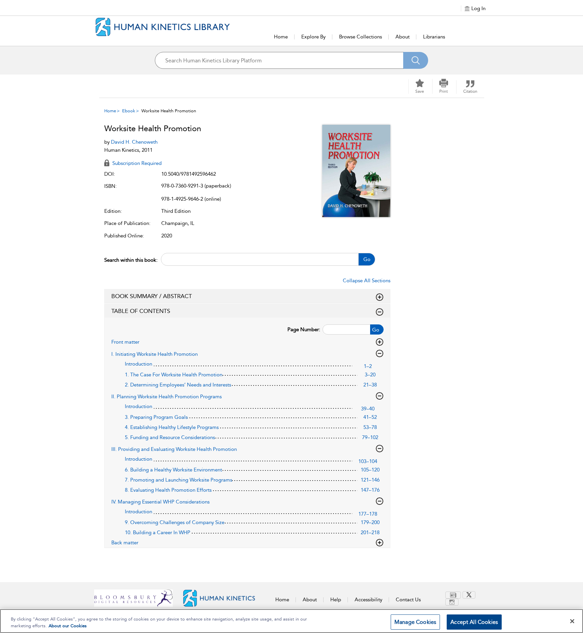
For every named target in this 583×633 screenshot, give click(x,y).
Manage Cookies (415, 622)
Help (335, 600)
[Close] (572, 621)
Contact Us (408, 600)
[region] (291, 621)
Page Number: (303, 329)
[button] (443, 86)
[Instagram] (452, 602)
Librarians (434, 37)
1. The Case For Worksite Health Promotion (173, 375)
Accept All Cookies (474, 622)
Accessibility (368, 600)
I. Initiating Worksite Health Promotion (154, 354)
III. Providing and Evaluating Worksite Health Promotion (174, 449)
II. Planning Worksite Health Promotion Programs (166, 397)
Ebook (128, 110)
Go (366, 259)
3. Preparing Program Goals (156, 417)
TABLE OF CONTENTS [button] (140, 311)
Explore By (313, 37)
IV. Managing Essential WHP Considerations (160, 502)
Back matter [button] (124, 543)
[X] (469, 595)
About (402, 37)
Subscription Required (136, 163)
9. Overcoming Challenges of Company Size (174, 522)
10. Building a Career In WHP (157, 532)
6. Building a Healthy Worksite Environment (173, 470)
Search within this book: (131, 260)
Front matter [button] (125, 342)
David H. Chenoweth (134, 142)
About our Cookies (68, 625)
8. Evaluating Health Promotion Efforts (168, 490)
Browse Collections (360, 37)
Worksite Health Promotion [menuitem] (168, 110)
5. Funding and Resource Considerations (170, 437)
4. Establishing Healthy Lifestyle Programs (172, 427)
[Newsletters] (453, 595)
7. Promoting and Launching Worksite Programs (178, 480)
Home (281, 37)
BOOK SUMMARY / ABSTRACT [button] (151, 296)
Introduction (138, 364)
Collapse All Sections (366, 281)
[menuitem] (454, 595)
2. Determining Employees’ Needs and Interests (178, 385)
